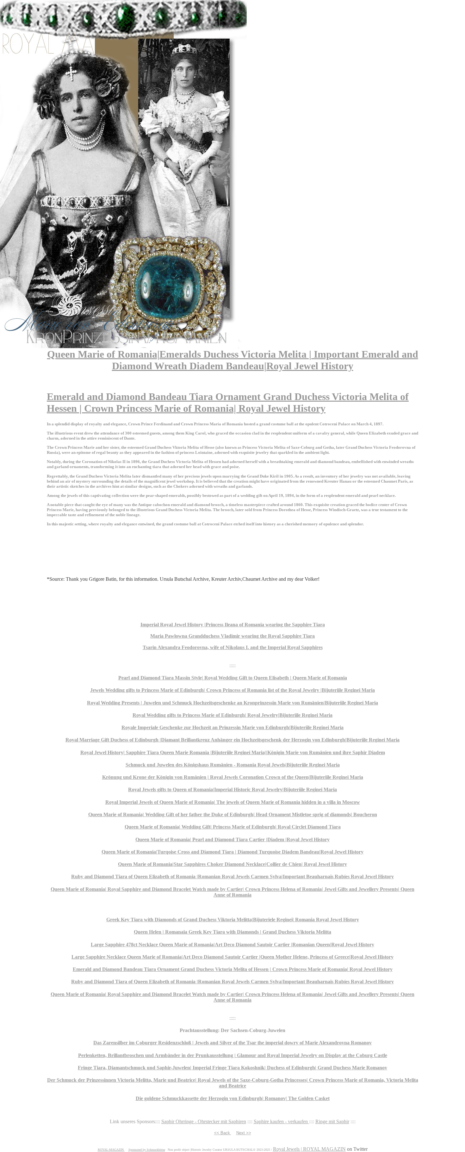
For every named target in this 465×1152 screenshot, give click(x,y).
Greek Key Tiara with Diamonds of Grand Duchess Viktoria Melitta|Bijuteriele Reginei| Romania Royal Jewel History (232, 919)
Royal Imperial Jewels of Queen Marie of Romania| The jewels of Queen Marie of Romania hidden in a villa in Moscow (232, 802)
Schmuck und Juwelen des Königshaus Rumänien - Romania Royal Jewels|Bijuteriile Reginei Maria (233, 764)
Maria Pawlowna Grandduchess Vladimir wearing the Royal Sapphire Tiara (232, 636)
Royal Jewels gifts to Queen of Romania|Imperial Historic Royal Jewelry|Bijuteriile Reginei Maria (232, 789)
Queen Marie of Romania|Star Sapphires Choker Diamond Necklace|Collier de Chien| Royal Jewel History (232, 864)
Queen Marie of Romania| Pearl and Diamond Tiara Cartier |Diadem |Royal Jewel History (232, 839)
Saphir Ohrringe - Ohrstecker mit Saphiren (203, 1121)
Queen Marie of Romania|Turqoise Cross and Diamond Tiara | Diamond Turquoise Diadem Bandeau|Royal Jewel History (232, 852)
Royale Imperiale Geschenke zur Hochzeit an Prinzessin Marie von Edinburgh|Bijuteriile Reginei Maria (232, 727)
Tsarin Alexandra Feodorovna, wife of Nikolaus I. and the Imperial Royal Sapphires (233, 647)
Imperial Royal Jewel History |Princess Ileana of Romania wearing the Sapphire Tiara (232, 624)
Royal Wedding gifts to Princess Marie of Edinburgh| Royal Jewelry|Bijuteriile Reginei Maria (232, 715)
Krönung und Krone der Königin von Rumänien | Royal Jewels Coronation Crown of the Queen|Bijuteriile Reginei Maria (232, 777)
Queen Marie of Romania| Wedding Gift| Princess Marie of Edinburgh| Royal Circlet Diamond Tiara (233, 827)
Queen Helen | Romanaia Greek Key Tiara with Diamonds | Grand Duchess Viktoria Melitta (232, 932)
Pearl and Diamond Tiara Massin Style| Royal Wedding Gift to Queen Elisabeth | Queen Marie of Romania (232, 677)
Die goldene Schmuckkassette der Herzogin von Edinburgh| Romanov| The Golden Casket (233, 1098)
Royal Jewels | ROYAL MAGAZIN (309, 1149)
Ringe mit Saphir (332, 1121)
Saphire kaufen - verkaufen (281, 1121)
